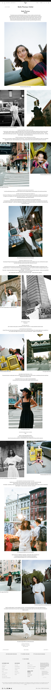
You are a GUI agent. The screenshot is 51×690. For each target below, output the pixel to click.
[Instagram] (2, 688)
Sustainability (17, 666)
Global (28, 676)
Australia (29, 673)
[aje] (25, 3)
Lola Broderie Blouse (5, 127)
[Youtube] (9, 688)
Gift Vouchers (4, 676)
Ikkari (16, 674)
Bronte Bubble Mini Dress (26, 86)
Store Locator (17, 668)
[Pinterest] (7, 688)
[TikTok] (6, 688)
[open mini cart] (48, 2)
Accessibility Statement (31, 666)
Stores (41, 2)
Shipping (3, 666)
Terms (37, 688)
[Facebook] (4, 688)
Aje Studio (16, 671)
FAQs (3, 671)
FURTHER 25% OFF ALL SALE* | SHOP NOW (25, 0)
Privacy (39, 688)
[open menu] (2, 2)
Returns (3, 668)
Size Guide (3, 674)
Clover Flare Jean (14, 127)
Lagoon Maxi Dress (4, 187)
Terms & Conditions (30, 668)
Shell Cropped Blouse (5, 307)
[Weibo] (11, 688)
